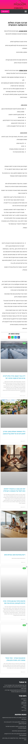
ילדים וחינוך (23, 707)
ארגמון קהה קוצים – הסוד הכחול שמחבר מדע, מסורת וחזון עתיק (15, 659)
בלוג (25, 708)
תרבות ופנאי (23, 704)
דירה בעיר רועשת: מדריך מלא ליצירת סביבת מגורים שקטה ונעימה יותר (14, 377)
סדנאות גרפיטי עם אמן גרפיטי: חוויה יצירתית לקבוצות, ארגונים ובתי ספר (14, 602)
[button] (25, 11)
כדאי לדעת (24, 710)
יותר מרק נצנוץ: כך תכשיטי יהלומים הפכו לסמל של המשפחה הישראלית (14, 490)
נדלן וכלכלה (23, 699)
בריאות (24, 700)
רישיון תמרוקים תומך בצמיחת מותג (14, 555)
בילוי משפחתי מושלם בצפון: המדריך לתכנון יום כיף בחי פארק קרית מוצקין (14, 432)
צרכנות (24, 705)
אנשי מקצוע (23, 702)
